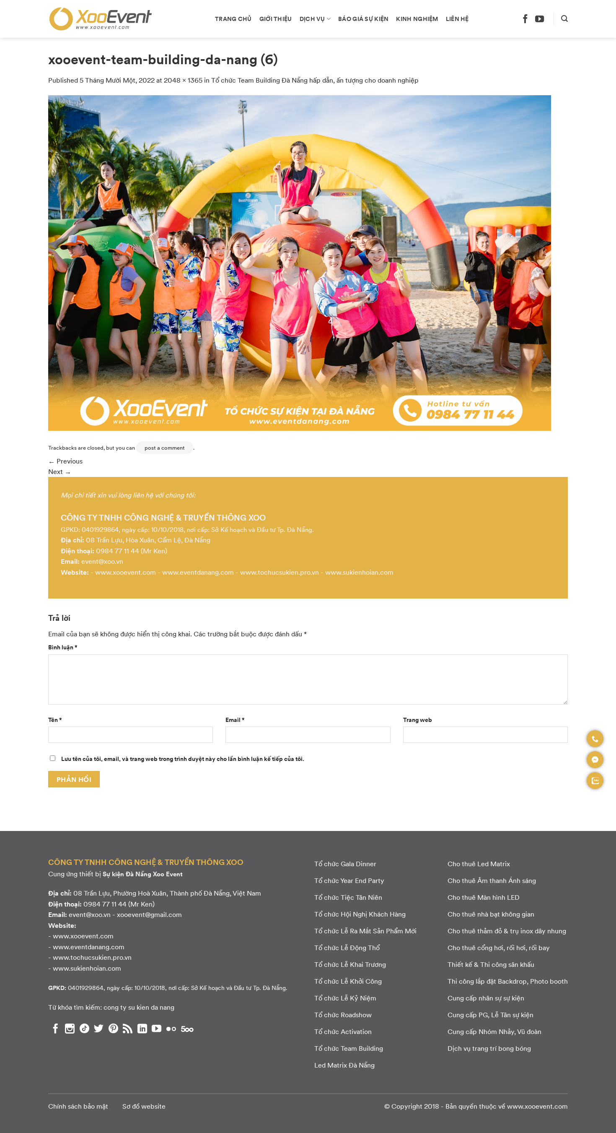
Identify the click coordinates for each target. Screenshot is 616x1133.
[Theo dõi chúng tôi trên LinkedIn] (142, 1028)
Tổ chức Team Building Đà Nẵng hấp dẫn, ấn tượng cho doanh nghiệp (315, 80)
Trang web (417, 719)
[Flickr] (171, 1028)
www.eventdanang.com (198, 572)
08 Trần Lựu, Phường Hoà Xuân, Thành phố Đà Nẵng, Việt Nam (167, 893)
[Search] (564, 18)
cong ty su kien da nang (139, 1007)
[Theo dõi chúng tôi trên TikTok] (84, 1028)
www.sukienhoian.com (359, 572)
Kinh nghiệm (417, 18)
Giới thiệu (275, 18)
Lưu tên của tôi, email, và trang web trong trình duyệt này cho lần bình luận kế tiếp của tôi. (182, 758)
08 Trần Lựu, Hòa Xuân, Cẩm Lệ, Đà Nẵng (148, 539)
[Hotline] (595, 738)
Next (59, 471)
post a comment (165, 447)
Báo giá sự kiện (363, 18)
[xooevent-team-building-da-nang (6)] (299, 262)
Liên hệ (457, 18)
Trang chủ (233, 18)
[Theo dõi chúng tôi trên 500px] (187, 1028)
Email (235, 719)
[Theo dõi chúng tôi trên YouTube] (539, 18)
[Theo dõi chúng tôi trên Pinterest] (113, 1028)
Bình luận (63, 646)
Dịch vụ (312, 18)
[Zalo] (595, 780)
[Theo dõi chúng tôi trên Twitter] (99, 1028)
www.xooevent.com (125, 572)
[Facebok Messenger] (595, 759)
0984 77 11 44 (117, 550)
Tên (55, 719)
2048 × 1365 (183, 80)
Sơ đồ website (144, 1106)
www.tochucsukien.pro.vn (279, 572)
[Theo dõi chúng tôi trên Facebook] (525, 18)
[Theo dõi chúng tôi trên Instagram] (70, 1028)
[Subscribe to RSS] (127, 1028)
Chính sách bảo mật (78, 1106)
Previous (65, 461)
